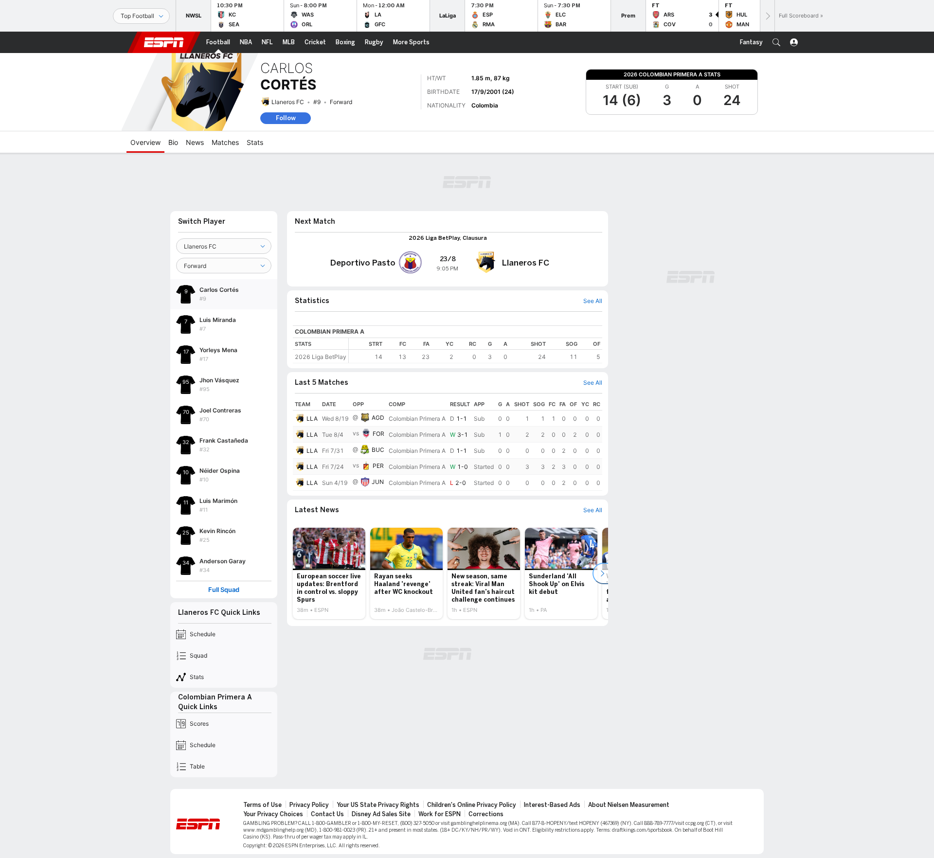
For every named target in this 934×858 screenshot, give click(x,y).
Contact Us (327, 814)
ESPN (164, 42)
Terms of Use (262, 805)
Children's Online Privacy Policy (471, 805)
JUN (378, 481)
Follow (286, 118)
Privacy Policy (309, 805)
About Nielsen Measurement (628, 805)
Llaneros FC (287, 102)
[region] (475, 350)
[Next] (767, 16)
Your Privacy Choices (273, 814)
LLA (312, 418)
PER (378, 465)
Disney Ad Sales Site (381, 814)
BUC (378, 449)
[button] (776, 42)
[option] (329, 573)
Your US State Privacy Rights (378, 805)
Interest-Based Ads (552, 805)
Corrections (485, 814)
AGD (378, 417)
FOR (378, 433)
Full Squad (223, 589)
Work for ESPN (439, 814)
